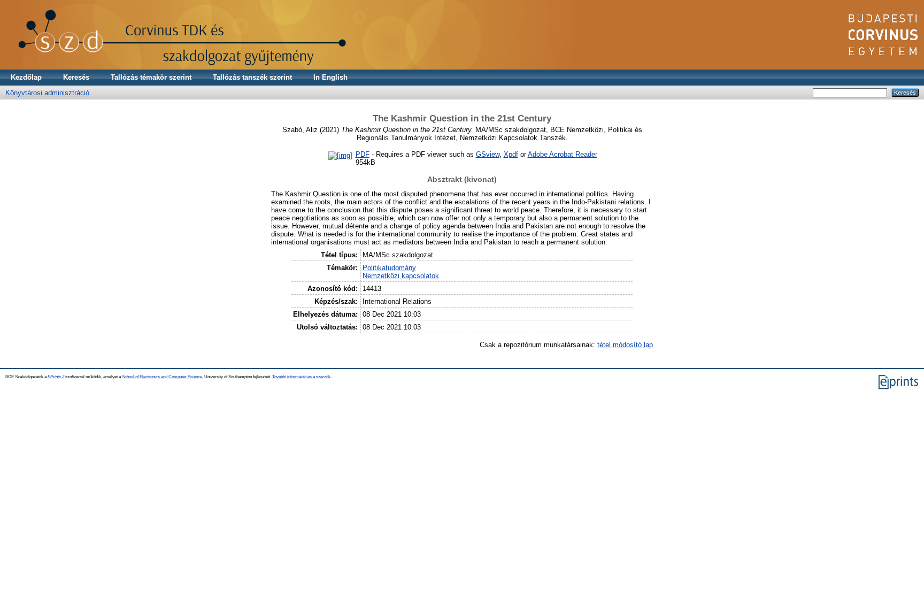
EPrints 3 (56, 376)
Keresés (76, 77)
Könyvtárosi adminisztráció (47, 93)
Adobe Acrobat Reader (562, 154)
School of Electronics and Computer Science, (162, 376)
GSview (487, 154)
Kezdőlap (26, 77)
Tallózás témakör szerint (151, 77)
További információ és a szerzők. (302, 376)
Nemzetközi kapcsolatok (401, 276)
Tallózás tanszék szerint (252, 77)
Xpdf (511, 154)
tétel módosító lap (625, 345)
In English (330, 77)
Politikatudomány (389, 268)
